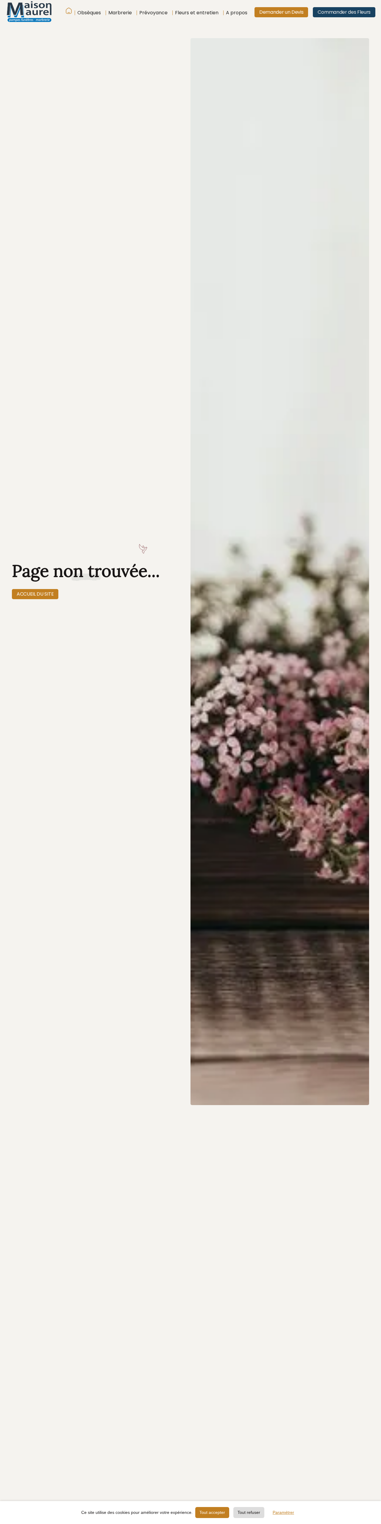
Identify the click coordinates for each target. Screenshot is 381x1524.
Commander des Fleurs (344, 12)
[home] (35, 12)
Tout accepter (212, 1512)
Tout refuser (249, 1512)
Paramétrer (283, 1512)
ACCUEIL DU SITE (35, 594)
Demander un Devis (281, 12)
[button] (87, 13)
